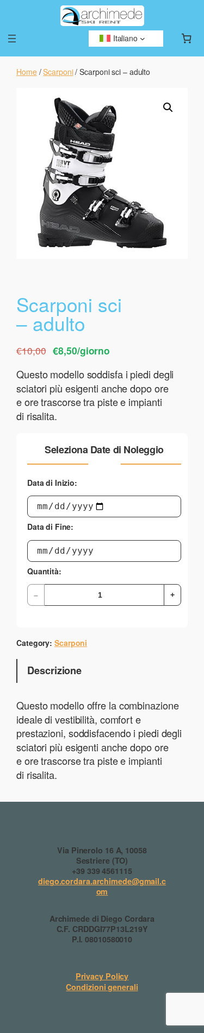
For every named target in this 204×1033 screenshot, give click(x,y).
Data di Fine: (50, 527)
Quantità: (44, 571)
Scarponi (58, 71)
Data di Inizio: (52, 483)
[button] (168, 107)
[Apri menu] (11, 38)
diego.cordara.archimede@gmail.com (102, 886)
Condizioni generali (102, 986)
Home (26, 71)
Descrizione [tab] (54, 670)
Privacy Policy (102, 976)
